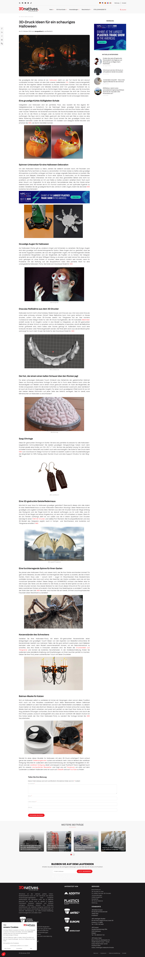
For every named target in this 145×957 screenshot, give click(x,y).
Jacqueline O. (39, 31)
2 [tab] (73, 854)
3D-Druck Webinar (97, 901)
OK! (31, 948)
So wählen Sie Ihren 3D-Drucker (101, 893)
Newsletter (95, 899)
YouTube (73, 769)
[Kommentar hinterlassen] (2, 44)
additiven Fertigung (37, 765)
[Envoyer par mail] (2, 40)
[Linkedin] (2, 32)
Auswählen (19, 948)
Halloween (53, 80)
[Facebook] (2, 28)
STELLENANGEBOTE (100, 9)
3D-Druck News (23, 16)
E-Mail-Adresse (32, 801)
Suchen (124, 9)
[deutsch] (100, 3)
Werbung (116, 3)
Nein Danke (7, 948)
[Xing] (2, 36)
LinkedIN (60, 769)
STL (67, 82)
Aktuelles (30, 16)
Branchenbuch (86, 9)
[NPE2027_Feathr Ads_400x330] (110, 37)
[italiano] (110, 3)
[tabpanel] (31, 841)
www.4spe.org (47, 936)
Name (30, 796)
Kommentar (31, 783)
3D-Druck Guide (60, 9)
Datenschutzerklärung (114, 953)
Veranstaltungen (73, 9)
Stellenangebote (97, 897)
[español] (105, 3)
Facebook (71, 767)
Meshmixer (86, 320)
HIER (29, 123)
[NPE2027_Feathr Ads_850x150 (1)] (54, 197)
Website (30, 807)
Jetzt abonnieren (84, 871)
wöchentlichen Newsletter (42, 767)
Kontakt (124, 3)
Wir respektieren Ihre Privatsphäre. (11, 943)
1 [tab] (71, 854)
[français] (107, 3)
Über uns (95, 953)
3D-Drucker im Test (97, 891)
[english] (102, 3)
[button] (4, 954)
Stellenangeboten (39, 760)
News (51, 9)
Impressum (103, 953)
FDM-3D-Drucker (38, 519)
